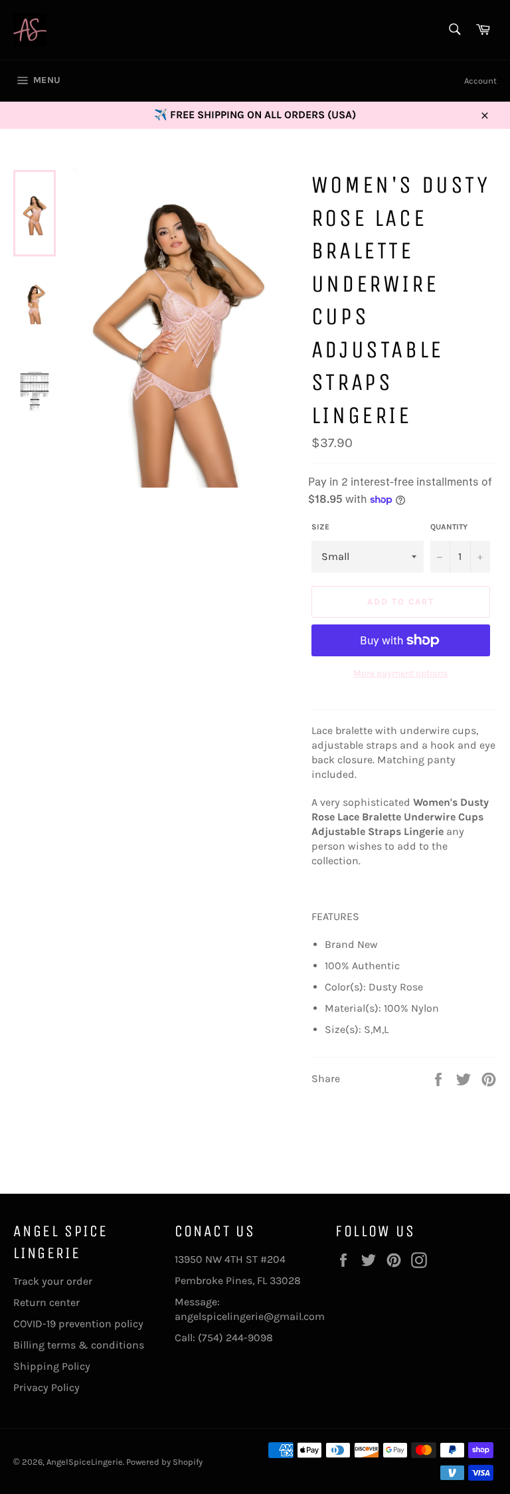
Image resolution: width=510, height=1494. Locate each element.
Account (480, 81)
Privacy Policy (46, 1387)
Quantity (449, 526)
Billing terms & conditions (78, 1345)
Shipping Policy (51, 1366)
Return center (46, 1302)
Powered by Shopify (164, 1462)
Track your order (52, 1281)
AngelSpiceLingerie (84, 1462)
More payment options (400, 673)
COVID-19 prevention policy (78, 1323)
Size (320, 526)
